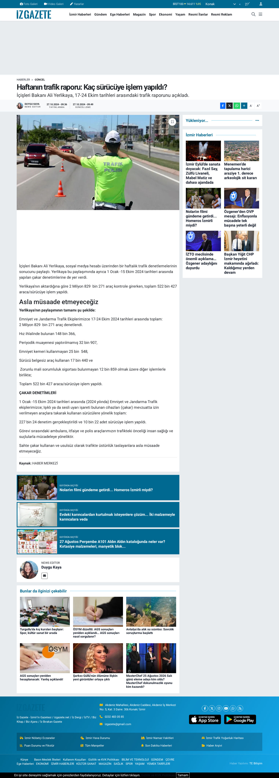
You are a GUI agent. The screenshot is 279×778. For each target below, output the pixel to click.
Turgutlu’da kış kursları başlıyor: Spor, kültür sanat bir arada (42, 631)
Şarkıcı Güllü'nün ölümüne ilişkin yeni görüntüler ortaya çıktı (95, 677)
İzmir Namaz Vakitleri (160, 738)
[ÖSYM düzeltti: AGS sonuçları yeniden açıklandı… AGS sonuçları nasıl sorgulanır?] (98, 611)
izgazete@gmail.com (118, 724)
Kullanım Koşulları (74, 759)
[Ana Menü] (260, 14)
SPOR (129, 763)
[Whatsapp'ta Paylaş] (236, 106)
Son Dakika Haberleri (158, 745)
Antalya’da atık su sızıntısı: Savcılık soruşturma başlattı (150, 631)
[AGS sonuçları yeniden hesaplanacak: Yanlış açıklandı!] (45, 658)
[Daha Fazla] (244, 106)
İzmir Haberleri (80, 14)
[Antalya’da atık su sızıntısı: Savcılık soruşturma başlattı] (151, 611)
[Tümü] (257, 120)
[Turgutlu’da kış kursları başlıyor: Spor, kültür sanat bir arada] (45, 611)
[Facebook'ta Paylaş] (222, 106)
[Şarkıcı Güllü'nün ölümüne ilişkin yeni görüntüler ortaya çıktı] (98, 658)
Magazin (139, 14)
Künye (24, 759)
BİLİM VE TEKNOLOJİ (135, 759)
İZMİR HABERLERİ (62, 763)
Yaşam (180, 14)
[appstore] (205, 719)
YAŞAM (139, 763)
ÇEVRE (170, 759)
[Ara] (253, 14)
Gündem (100, 14)
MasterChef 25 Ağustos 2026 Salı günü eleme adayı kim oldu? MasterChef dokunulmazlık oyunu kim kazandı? (149, 681)
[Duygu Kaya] (29, 569)
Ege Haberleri (120, 14)
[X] (212, 708)
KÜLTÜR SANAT (86, 763)
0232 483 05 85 (114, 716)
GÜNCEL (40, 79)
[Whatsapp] (233, 708)
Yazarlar (79, 4)
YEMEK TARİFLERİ (158, 763)
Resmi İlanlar (198, 14)
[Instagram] (219, 708)
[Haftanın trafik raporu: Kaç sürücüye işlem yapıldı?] (98, 162)
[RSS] (240, 708)
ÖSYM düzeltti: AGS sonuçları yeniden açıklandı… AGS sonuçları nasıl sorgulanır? (96, 632)
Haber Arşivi (214, 745)
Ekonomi (165, 14)
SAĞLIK (118, 763)
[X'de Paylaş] (229, 106)
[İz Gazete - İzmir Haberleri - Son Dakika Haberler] (34, 14)
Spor (152, 14)
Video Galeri (56, 4)
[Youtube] (226, 708)
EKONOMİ (42, 763)
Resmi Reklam (221, 14)
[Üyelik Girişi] (259, 4)
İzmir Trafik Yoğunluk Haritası (225, 738)
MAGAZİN (105, 763)
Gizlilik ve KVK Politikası (103, 759)
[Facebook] (205, 708)
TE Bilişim (255, 763)
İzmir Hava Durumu (98, 738)
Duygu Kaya (51, 567)
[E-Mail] (44, 576)
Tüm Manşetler (94, 745)
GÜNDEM (157, 759)
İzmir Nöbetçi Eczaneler (40, 738)
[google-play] (240, 719)
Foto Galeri (31, 4)
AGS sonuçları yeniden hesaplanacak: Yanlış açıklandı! (41, 677)
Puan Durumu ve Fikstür (39, 745)
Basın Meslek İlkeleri (47, 759)
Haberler (23, 79)
